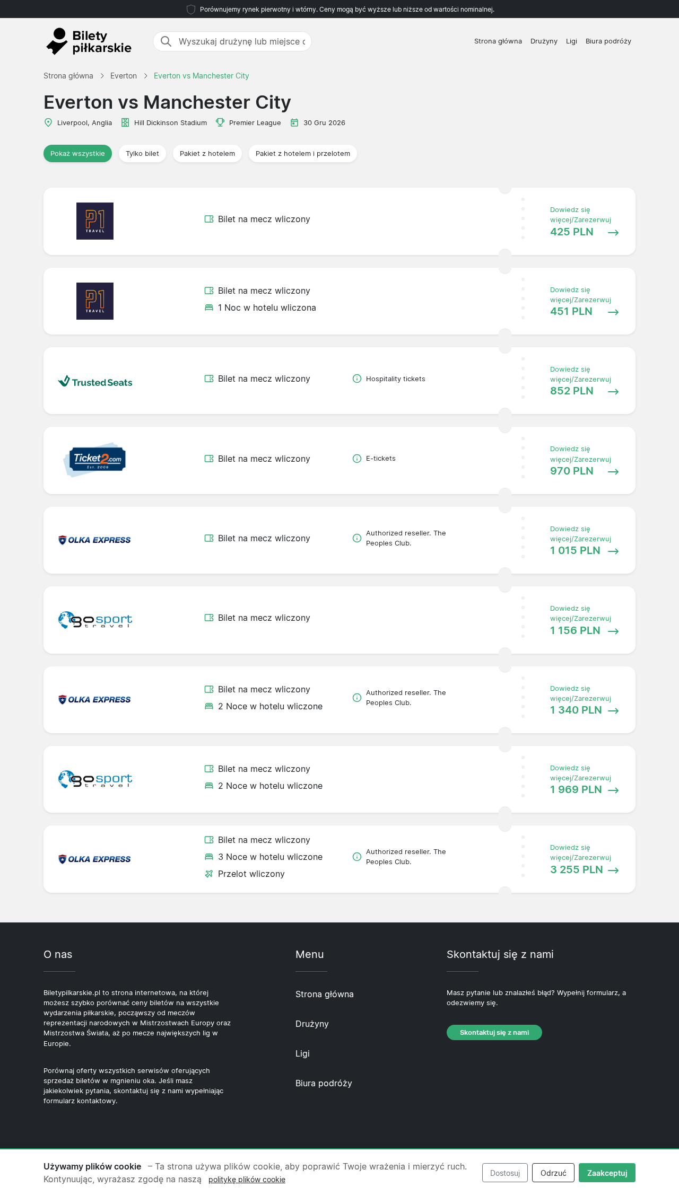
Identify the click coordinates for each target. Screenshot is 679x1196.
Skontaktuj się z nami (494, 1032)
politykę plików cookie (246, 1179)
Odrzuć (554, 1172)
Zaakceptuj (607, 1172)
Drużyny (544, 41)
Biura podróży (608, 41)
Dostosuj (505, 1172)
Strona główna (498, 41)
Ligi (571, 41)
